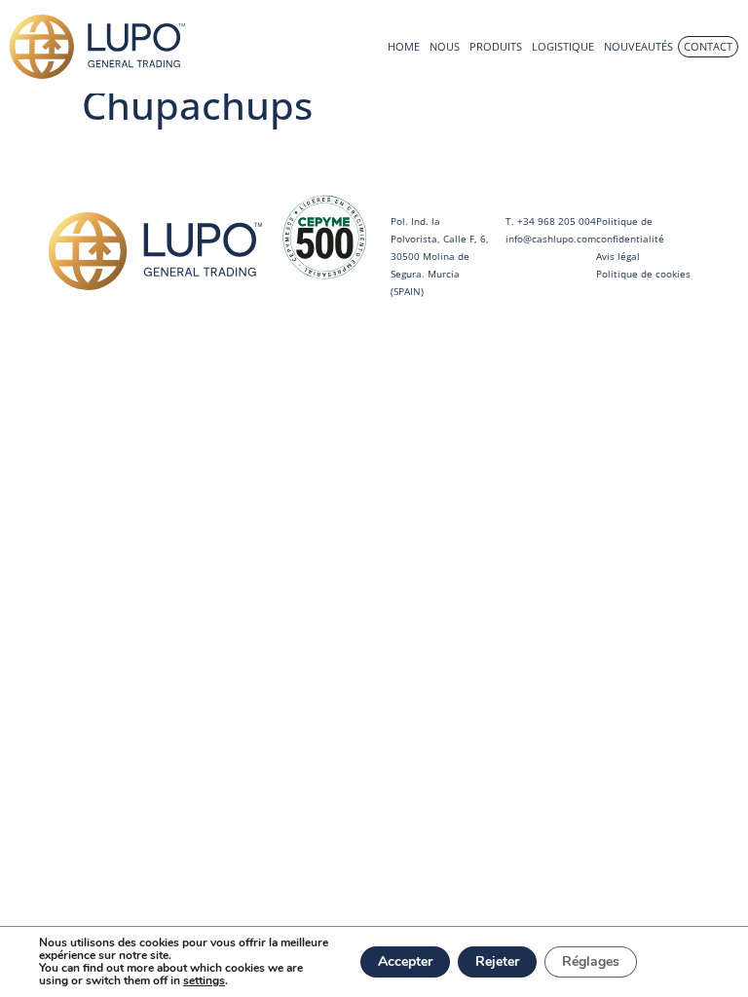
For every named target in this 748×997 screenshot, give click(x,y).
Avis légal (618, 256)
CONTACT (708, 46)
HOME (404, 46)
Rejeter (497, 961)
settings (204, 981)
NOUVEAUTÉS (638, 46)
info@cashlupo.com (550, 238)
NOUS (445, 46)
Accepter (405, 961)
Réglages (590, 961)
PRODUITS (495, 46)
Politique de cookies (643, 273)
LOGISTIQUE (563, 46)
